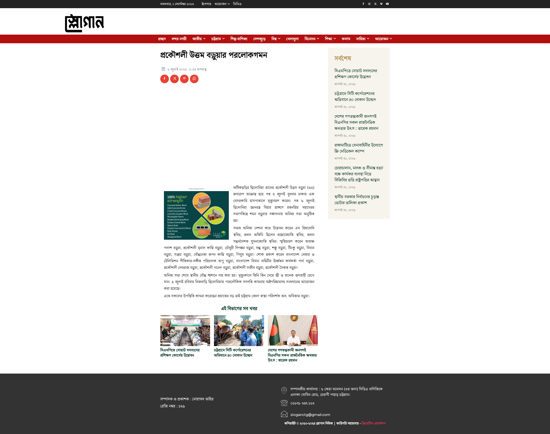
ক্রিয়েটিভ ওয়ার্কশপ (374, 423)
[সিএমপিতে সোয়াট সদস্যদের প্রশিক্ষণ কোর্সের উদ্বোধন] (185, 330)
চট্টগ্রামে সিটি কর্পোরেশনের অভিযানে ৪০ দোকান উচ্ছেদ (233, 353)
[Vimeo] (381, 4)
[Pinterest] (184, 79)
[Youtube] (387, 4)
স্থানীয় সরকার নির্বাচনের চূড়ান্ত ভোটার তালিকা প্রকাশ (357, 200)
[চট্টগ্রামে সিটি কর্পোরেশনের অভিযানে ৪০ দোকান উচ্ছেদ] (239, 330)
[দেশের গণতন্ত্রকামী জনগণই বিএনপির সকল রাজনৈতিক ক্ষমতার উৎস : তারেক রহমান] (293, 330)
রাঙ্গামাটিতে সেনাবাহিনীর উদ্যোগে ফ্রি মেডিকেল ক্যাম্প (359, 148)
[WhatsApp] (194, 79)
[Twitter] (375, 4)
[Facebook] (363, 4)
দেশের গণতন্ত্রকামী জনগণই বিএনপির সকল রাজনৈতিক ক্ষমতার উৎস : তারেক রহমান (292, 355)
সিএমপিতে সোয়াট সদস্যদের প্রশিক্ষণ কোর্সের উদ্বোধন (180, 353)
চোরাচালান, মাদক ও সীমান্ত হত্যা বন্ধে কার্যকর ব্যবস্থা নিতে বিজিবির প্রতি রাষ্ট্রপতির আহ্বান (359, 174)
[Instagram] (369, 4)
